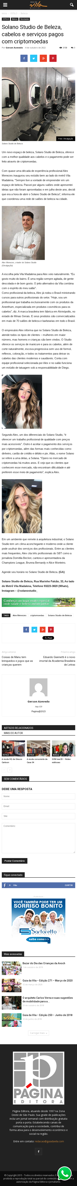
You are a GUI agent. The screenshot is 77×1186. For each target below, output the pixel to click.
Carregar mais (37, 1033)
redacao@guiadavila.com (49, 1141)
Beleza (14, 19)
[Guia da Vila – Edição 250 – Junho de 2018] (11, 1020)
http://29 (38, 707)
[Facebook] (38, 1151)
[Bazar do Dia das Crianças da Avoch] (11, 968)
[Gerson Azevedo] (13, 748)
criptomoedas (37, 615)
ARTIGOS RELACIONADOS (18, 728)
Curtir (69, 885)
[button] (72, 5)
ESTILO (6, 19)
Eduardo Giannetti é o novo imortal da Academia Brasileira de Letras (57, 661)
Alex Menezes (19, 615)
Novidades (24, 19)
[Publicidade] (38, 602)
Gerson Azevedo (14, 47)
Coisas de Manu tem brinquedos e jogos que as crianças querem (17, 661)
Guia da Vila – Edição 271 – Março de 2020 (48, 980)
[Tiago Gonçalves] (63, 748)
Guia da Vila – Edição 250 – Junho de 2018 (47, 1015)
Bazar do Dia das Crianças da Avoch (44, 963)
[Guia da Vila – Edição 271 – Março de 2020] (11, 986)
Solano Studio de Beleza (60, 615)
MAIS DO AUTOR (13, 733)
